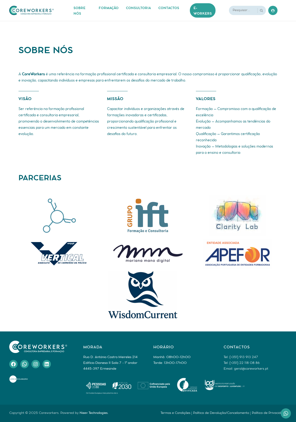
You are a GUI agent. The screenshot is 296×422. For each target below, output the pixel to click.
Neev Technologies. (94, 413)
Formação (109, 8)
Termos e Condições (175, 413)
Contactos (168, 8)
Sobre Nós (80, 11)
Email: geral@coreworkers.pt (246, 369)
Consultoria (138, 8)
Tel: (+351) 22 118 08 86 (242, 363)
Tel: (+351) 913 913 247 (241, 357)
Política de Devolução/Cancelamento (221, 413)
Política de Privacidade (269, 413)
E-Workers (203, 11)
